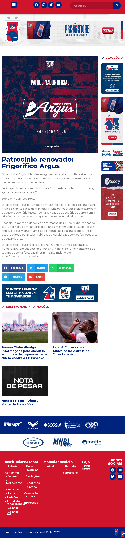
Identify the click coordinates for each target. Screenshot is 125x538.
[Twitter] (51, 5)
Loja (86, 462)
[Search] (117, 5)
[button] (14, 5)
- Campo (31, 487)
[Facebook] (36, 5)
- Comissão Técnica (31, 493)
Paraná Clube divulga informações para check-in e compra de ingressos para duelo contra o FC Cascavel (24, 353)
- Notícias (32, 470)
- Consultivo (13, 488)
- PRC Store (86, 467)
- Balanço (12, 507)
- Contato (69, 466)
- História (11, 466)
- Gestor (11, 476)
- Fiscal (10, 493)
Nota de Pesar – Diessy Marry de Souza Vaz (20, 402)
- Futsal (48, 466)
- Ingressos (31, 501)
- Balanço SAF (12, 513)
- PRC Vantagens (70, 471)
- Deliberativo (14, 482)
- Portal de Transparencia (15, 503)
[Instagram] (44, 5)
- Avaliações (33, 475)
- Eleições (12, 497)
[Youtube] (58, 5)
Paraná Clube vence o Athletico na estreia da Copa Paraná (71, 351)
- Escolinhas (33, 482)
